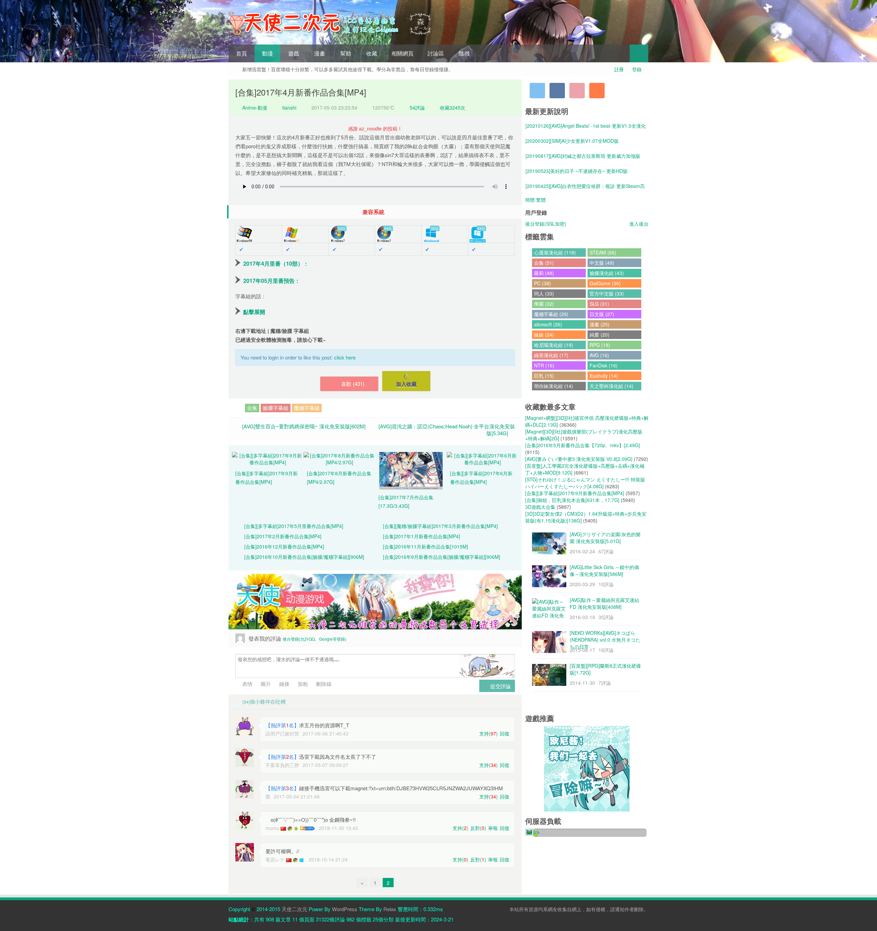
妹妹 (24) (544, 334)
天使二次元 (294, 909)
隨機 (464, 53)
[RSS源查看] (597, 90)
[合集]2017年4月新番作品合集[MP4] (300, 92)
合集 (252, 407)
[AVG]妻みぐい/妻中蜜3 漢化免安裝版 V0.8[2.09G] (578, 458)
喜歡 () (353, 383)
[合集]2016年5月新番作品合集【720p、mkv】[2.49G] (582, 445)
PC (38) (542, 283)
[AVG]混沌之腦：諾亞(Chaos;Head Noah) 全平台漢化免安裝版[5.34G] (447, 430)
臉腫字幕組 (275, 407)
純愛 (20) (599, 334)
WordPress (344, 909)
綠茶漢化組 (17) (551, 355)
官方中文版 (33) (607, 293)
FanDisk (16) (604, 365)
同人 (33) (544, 293)
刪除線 (323, 683)
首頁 (241, 53)
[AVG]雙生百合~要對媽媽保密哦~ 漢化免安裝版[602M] (304, 426)
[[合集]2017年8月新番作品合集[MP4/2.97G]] (339, 458)
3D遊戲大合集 (540, 506)
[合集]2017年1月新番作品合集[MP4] (421, 536)
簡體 (530, 199)
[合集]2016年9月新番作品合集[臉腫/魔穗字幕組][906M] (441, 556)
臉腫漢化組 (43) (607, 272)
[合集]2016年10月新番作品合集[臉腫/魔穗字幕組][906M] (304, 556)
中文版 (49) (602, 262)
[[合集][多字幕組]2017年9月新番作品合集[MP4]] (268, 458)
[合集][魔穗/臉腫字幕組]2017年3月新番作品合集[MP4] (440, 526)
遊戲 (293, 53)
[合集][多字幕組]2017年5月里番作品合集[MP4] (293, 526)
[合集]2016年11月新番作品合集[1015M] (425, 546)
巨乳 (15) (544, 375)
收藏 (371, 53)
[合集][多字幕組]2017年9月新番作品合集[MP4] (574, 493)
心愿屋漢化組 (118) (555, 252)
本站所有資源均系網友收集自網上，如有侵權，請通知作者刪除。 (579, 909)
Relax (389, 909)
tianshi (289, 107)
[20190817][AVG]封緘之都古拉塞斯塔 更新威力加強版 (583, 155)
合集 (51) (544, 262)
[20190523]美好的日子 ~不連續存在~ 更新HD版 (577, 170)
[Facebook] (557, 90)
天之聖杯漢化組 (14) (611, 385)
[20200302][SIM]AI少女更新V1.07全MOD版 (572, 140)
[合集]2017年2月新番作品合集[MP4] (282, 536)
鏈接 (283, 683)
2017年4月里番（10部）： (276, 263)
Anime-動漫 (254, 107)
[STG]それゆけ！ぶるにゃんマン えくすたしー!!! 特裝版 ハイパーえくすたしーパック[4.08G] (585, 483)
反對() (478, 828)
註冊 (619, 69)
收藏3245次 (452, 107)
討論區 (436, 53)
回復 (504, 733)
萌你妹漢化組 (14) (553, 385)
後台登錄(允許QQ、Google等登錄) (314, 639)
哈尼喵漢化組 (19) (553, 344)
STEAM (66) (603, 252)
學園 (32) (544, 303)
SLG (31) (599, 303)
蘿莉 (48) (544, 272)
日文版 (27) (602, 314)
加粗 (302, 683)
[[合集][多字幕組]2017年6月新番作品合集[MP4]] (482, 458)
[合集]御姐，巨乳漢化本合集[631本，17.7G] (572, 499)
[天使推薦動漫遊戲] (375, 601)
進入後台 (639, 223)
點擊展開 (254, 312)
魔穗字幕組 (307, 407)
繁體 (541, 199)
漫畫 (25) (599, 324)
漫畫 (319, 53)
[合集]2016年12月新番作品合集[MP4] (284, 546)
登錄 (637, 69)
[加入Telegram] (537, 90)
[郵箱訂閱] (577, 90)
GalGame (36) (605, 283)
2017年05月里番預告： (271, 281)
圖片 (265, 683)
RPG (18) (600, 344)
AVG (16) (599, 355)
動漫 (267, 53)
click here (345, 357)
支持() (488, 733)
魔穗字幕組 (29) (551, 314)
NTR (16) (544, 365)
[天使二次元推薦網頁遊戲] (587, 768)
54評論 (417, 107)
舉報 (493, 828)
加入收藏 (406, 383)
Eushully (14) (604, 375)
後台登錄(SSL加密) (545, 223)
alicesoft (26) (548, 324)
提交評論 (500, 686)
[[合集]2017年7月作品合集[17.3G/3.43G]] (411, 470)
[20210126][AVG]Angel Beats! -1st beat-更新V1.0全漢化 (586, 125)
